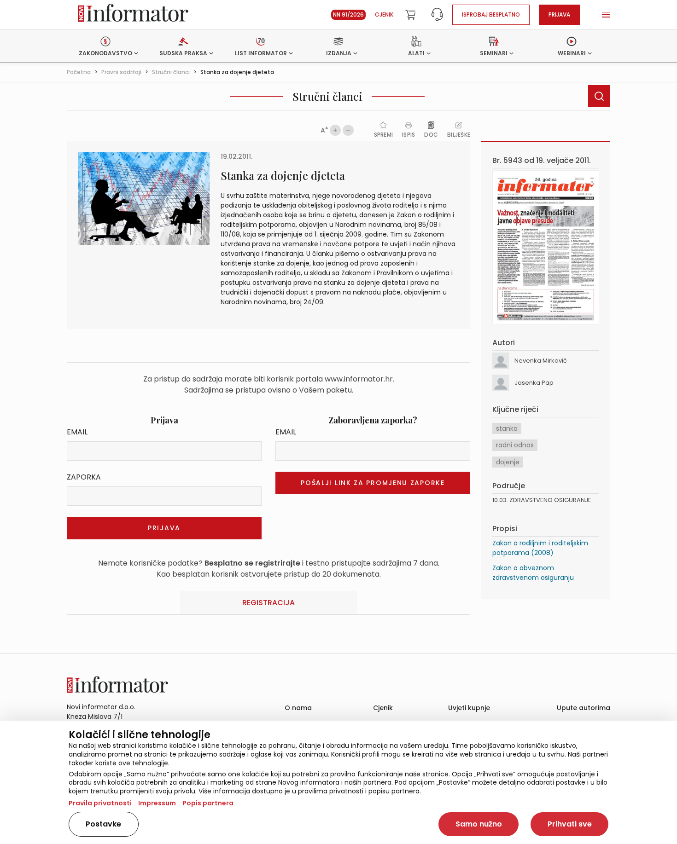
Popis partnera (207, 803)
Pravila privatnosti (100, 803)
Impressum (157, 803)
